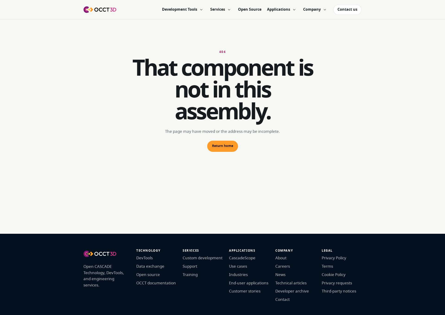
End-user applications (248, 283)
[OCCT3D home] (99, 9)
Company (312, 9)
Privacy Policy (334, 258)
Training (190, 275)
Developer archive (292, 291)
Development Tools (179, 9)
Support (190, 266)
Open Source (249, 9)
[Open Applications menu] (294, 10)
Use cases (238, 266)
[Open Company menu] (325, 10)
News (280, 275)
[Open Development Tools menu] (201, 10)
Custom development (202, 258)
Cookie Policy (334, 275)
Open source (148, 275)
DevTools (144, 258)
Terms (327, 266)
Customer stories (245, 291)
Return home (222, 145)
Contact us (347, 9)
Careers (282, 266)
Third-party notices (339, 291)
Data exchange (150, 266)
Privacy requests (337, 283)
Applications (278, 9)
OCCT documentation (156, 283)
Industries (238, 275)
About (280, 258)
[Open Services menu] (229, 10)
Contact (282, 299)
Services (217, 9)
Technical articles (291, 283)
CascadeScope (242, 258)
